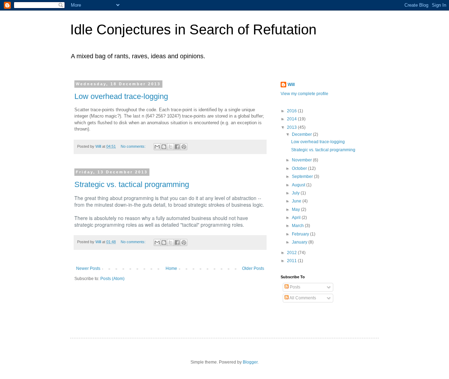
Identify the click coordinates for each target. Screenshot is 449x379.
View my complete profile (304, 93)
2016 (292, 110)
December (302, 134)
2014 (292, 119)
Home (171, 268)
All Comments (302, 297)
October (300, 168)
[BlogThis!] (163, 146)
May (296, 209)
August (299, 184)
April (297, 217)
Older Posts (253, 268)
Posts (294, 287)
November (302, 160)
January (300, 242)
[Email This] (157, 146)
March (298, 225)
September (303, 176)
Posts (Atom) (112, 278)
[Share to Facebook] (177, 146)
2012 (292, 252)
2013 (292, 127)
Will (291, 84)
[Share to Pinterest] (183, 146)
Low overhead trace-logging (121, 96)
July (296, 193)
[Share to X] (170, 146)
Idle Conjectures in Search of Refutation (193, 29)
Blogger (250, 362)
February (301, 234)
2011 (292, 260)
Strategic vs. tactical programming (131, 184)
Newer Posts (88, 268)
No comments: (134, 146)
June (297, 201)
